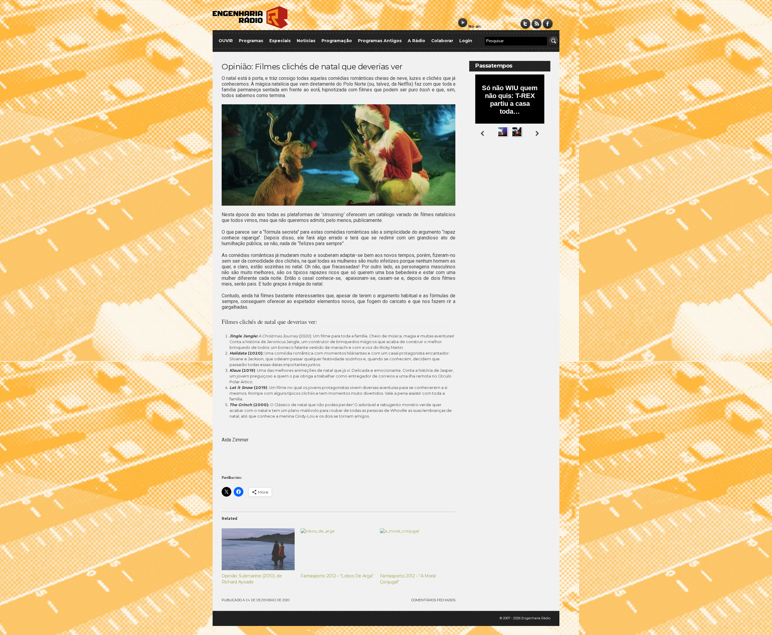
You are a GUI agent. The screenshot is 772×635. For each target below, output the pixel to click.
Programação (336, 40)
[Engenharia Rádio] (250, 27)
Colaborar (442, 40)
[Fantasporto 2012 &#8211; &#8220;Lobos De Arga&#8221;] (337, 549)
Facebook (547, 23)
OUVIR (226, 40)
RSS (536, 23)
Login (465, 40)
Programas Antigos (380, 40)
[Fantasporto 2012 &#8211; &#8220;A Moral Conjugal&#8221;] (416, 549)
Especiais (280, 40)
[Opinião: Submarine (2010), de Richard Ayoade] (258, 549)
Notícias (306, 40)
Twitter (525, 23)
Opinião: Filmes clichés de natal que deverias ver (312, 67)
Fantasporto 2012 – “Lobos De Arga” (337, 576)
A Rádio (416, 40)
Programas (251, 40)
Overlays (542, 161)
